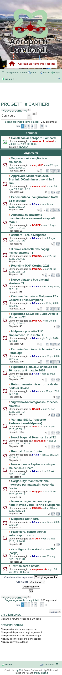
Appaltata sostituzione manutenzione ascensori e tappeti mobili (32, 218)
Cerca (29, 115)
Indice (8, 664)
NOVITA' (23, 146)
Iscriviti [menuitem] (46, 72)
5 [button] (35, 126)
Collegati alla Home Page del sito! (36, 63)
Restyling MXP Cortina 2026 (30, 265)
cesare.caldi (39, 186)
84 (51, 171)
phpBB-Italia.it (41, 673)
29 (55, 344)
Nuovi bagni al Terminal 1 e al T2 (33, 437)
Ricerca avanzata (34, 113)
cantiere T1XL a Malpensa (28, 235)
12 (51, 362)
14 (59, 362)
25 (55, 210)
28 (51, 344)
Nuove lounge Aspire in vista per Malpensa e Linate (32, 466)
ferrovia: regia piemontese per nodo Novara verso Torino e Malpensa (34, 502)
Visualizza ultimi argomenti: (19, 577)
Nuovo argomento (14, 109)
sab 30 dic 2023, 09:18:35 (23, 144)
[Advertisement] (15, 91)
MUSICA (37, 256)
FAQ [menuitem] (33, 72)
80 (55, 309)
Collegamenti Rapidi (16, 72)
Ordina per (22, 581)
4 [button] (32, 126)
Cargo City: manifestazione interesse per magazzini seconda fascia (31, 484)
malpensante (39, 569)
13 (55, 362)
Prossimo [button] (46, 126)
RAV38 (36, 409)
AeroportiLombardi (43, 141)
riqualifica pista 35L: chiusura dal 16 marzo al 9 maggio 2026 (33, 368)
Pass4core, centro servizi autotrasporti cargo (27, 533)
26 (59, 210)
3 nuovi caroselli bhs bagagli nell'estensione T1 (29, 250)
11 (47, 362)
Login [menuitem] (57, 72)
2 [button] (25, 126)
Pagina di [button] (18, 126)
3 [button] (28, 126)
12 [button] (42, 126)
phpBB (18, 670)
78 (47, 309)
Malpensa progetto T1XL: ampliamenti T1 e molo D (27, 333)
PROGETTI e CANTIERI (25, 104)
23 (47, 210)
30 (59, 344)
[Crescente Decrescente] (31, 586)
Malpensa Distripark (25, 518)
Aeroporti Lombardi (31, 31)
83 (47, 171)
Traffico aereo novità (25, 566)
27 (47, 344)
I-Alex (35, 204)
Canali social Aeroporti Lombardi (33, 138)
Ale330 (36, 426)
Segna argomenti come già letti (22, 121)
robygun (37, 491)
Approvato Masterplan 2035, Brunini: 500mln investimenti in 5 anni (31, 179)
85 (55, 171)
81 (59, 309)
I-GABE (36, 225)
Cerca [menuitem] (59, 79)
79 (51, 309)
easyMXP (37, 165)
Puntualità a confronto (26, 451)
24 (51, 210)
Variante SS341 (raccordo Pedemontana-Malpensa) (27, 421)
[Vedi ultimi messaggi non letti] (10, 138)
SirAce (36, 538)
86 (59, 171)
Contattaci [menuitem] (48, 664)
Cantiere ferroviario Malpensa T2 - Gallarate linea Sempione (33, 297)
